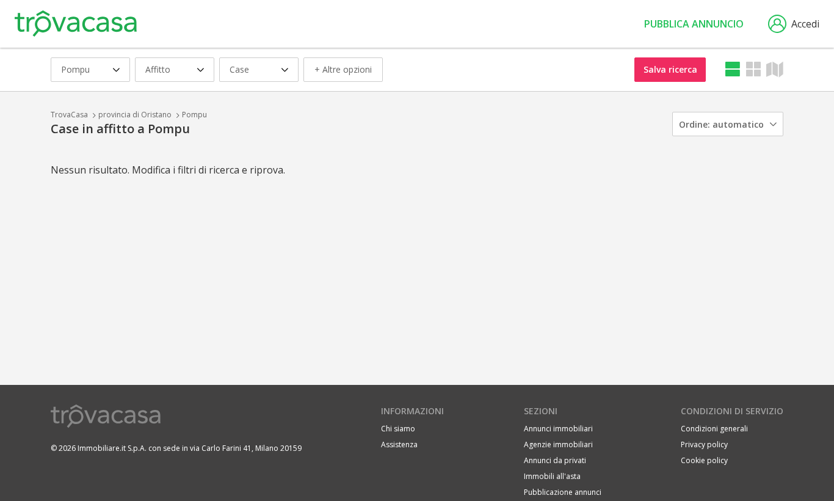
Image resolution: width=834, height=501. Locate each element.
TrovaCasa (69, 114)
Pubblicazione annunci (562, 492)
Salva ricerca (670, 69)
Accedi (805, 24)
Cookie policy (704, 460)
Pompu (194, 114)
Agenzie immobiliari (558, 444)
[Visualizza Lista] (733, 69)
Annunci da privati (555, 460)
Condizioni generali (714, 428)
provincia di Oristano (135, 114)
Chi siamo (398, 428)
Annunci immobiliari (558, 428)
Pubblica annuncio (694, 24)
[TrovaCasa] (76, 23)
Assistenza (399, 444)
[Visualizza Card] (753, 69)
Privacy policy (704, 444)
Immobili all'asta (552, 476)
